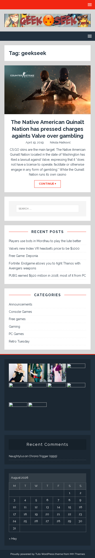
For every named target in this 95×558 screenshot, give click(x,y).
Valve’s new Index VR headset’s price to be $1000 (44, 248)
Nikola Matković (60, 142)
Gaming (14, 326)
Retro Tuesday (19, 341)
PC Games (16, 334)
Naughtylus (16, 456)
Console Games (20, 311)
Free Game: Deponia (23, 256)
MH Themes (77, 554)
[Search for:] (47, 208)
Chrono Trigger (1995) (43, 456)
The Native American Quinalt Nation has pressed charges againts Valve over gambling (47, 129)
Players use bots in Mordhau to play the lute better (45, 241)
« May (13, 538)
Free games (17, 319)
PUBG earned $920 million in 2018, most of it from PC (47, 275)
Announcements (20, 304)
